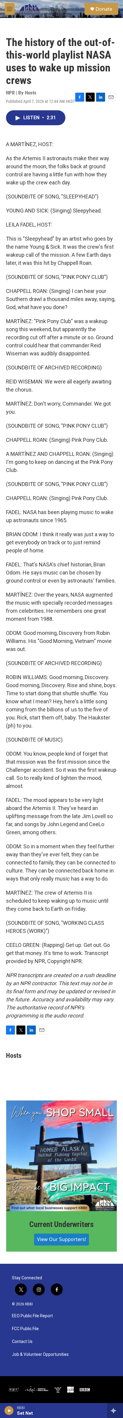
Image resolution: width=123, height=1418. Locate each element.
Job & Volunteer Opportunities (40, 1354)
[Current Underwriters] (61, 1156)
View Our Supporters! (61, 1239)
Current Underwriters (61, 1224)
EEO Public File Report (32, 1316)
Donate (104, 9)
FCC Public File (25, 1329)
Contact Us (22, 1341)
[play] (9, 1411)
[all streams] (115, 1410)
